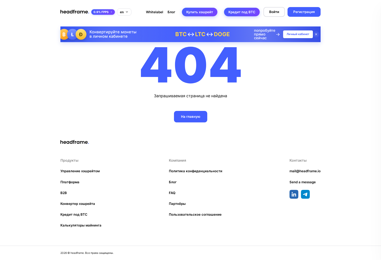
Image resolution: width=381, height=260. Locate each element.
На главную (190, 116)
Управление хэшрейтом (80, 171)
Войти (274, 12)
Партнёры (177, 204)
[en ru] (124, 12)
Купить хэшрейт (199, 12)
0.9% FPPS (101, 12)
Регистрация (304, 12)
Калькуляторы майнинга (80, 225)
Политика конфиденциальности (195, 171)
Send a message (302, 182)
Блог (171, 12)
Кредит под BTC (241, 12)
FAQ (172, 193)
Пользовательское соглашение (195, 214)
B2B (63, 193)
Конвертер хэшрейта (77, 204)
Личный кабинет (298, 34)
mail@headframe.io (305, 171)
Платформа (69, 182)
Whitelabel (154, 12)
